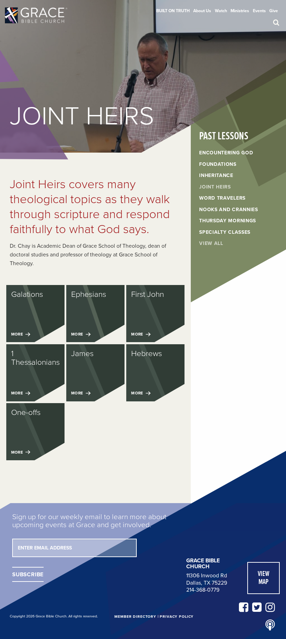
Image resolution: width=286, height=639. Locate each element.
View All (211, 243)
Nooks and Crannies (228, 210)
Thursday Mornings (227, 221)
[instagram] (270, 607)
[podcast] (270, 625)
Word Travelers (222, 198)
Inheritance (216, 175)
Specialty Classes (224, 232)
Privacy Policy (177, 616)
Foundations (217, 164)
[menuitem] (173, 11)
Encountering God (226, 153)
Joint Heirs (215, 187)
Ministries (240, 10)
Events (259, 10)
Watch (221, 10)
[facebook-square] (243, 607)
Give (273, 10)
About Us (202, 10)
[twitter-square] (257, 607)
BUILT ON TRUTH (173, 10)
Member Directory (135, 616)
